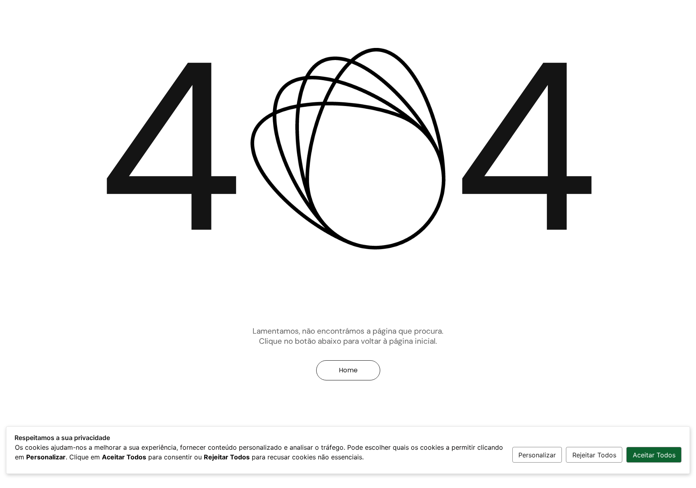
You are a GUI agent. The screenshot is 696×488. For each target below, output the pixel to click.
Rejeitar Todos (594, 455)
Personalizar (537, 455)
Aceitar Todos (654, 455)
